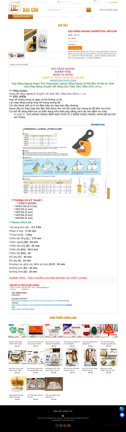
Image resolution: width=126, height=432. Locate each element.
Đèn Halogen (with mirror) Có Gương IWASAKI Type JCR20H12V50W (35, 369)
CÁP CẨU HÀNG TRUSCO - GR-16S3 (35, 396)
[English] (110, 10)
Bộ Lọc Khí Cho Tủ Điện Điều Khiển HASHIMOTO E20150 (53, 343)
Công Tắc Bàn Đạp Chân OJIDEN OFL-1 (89, 343)
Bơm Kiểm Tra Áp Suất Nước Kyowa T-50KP (16, 369)
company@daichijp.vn (42, 287)
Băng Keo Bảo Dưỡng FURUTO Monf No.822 (15, 343)
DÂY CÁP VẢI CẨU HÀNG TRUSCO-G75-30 (71, 369)
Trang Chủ (66, 17)
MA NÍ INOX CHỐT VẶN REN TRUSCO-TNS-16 (53, 369)
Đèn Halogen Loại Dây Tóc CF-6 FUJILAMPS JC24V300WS (72, 343)
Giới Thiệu (79, 17)
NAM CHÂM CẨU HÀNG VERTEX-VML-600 (16, 396)
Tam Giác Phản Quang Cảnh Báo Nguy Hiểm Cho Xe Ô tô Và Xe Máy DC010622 (108, 343)
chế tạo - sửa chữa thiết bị (46, 17)
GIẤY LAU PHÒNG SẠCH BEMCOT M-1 (53, 396)
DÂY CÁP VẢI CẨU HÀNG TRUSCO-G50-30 (89, 369)
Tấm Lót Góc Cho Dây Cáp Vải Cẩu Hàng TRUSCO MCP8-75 (35, 343)
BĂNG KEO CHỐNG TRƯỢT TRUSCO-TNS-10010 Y (108, 369)
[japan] (115, 10)
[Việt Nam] (102, 10)
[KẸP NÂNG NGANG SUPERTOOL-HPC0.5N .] (35, 40)
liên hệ (91, 17)
